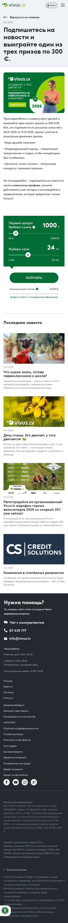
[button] (63, 5)
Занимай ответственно (16, 710)
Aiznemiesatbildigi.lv (13, 705)
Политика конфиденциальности (21, 728)
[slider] (15, 233)
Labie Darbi (9, 722)
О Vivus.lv (8, 698)
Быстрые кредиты (12, 751)
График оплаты (18, 297)
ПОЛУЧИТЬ (34, 277)
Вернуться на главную (25, 17)
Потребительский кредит (17, 763)
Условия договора (13, 734)
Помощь (7, 680)
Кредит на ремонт (13, 769)
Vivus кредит (10, 745)
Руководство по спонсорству (19, 716)
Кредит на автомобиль (15, 774)
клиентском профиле (26, 185)
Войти (53, 5)
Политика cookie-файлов (17, 739)
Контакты (8, 692)
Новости (8, 686)
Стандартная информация (43, 297)
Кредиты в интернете (14, 757)
